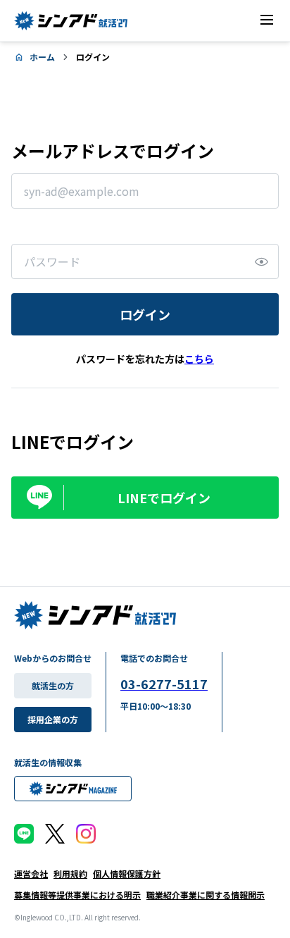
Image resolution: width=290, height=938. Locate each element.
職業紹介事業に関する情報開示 (205, 895)
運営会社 (31, 874)
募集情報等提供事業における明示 (77, 895)
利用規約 (70, 874)
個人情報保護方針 (126, 874)
